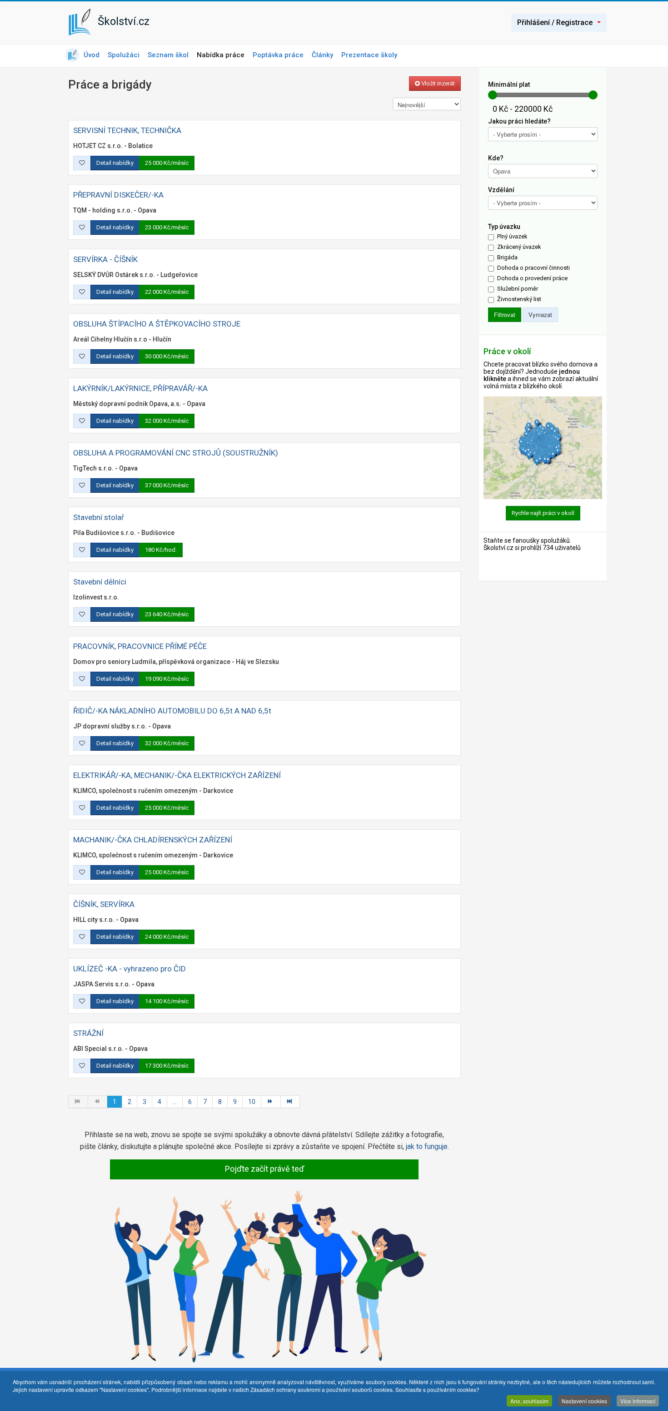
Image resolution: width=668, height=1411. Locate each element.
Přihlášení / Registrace (555, 22)
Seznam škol (168, 55)
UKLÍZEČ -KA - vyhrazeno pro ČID (129, 968)
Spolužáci (124, 55)
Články (322, 55)
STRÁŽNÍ (88, 1033)
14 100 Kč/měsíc (167, 1001)
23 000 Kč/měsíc (167, 227)
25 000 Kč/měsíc (167, 162)
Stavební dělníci (99, 581)
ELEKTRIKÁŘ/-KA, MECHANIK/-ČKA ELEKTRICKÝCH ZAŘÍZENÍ (177, 775)
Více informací (637, 1401)
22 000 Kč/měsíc (167, 291)
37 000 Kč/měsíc (167, 485)
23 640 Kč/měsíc (167, 614)
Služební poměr (517, 288)
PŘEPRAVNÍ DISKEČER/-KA (118, 194)
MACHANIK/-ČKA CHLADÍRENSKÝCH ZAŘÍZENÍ (152, 839)
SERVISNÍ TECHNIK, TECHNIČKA (127, 130)
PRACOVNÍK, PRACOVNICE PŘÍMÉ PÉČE (140, 646)
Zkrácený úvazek (519, 246)
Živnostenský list (519, 299)
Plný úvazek (512, 236)
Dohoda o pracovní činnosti (533, 267)
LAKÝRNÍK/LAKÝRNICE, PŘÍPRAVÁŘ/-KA (140, 388)
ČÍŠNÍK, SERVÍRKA (104, 904)
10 (251, 1101)
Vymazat (540, 314)
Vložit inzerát (437, 83)
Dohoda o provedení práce (532, 278)
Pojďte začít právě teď (264, 1168)
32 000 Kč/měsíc (167, 420)
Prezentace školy (369, 55)
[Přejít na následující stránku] (271, 1101)
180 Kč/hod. (161, 549)
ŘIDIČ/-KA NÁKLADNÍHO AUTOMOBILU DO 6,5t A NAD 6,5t (172, 710)
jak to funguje (427, 1146)
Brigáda (507, 257)
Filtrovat (504, 314)
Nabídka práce (220, 55)
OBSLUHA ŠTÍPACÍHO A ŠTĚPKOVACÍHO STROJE (156, 323)
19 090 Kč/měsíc (167, 678)
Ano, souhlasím (529, 1401)
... (175, 1101)
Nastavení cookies (584, 1401)
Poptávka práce (278, 55)
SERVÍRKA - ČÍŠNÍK (105, 259)
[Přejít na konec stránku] (290, 1101)
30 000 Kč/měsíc (167, 356)
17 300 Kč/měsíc (167, 1065)
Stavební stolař (98, 517)
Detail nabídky (115, 162)
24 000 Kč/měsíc (167, 936)
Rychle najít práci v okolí (543, 513)
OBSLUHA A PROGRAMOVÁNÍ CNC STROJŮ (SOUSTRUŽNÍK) (175, 452)
